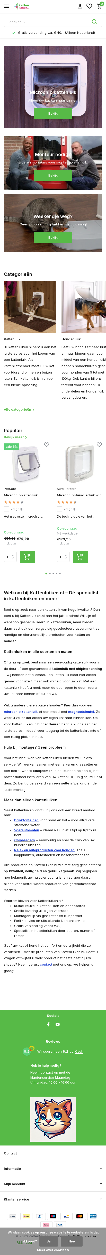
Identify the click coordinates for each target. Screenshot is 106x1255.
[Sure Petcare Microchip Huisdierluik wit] (79, 463)
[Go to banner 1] (53, 87)
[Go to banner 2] (53, 161)
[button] (46, 573)
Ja (48, 1241)
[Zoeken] (95, 21)
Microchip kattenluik (21, 495)
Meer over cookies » (53, 1250)
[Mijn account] (79, 6)
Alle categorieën (17, 409)
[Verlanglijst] (89, 6)
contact (46, 964)
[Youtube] (58, 1025)
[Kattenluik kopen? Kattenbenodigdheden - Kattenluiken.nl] (27, 6)
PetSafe (10, 489)
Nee (71, 1241)
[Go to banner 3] (53, 223)
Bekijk (53, 113)
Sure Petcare (66, 489)
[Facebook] (48, 1025)
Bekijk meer (14, 437)
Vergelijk (17, 509)
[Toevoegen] (27, 557)
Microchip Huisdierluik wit (79, 495)
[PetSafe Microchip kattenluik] (26, 463)
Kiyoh (79, 1051)
